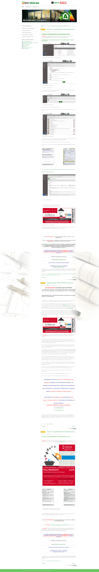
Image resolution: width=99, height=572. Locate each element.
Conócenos (28, 6)
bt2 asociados (46, 244)
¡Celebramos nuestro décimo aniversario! (28, 28)
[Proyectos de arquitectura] (26, 42)
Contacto (35, 6)
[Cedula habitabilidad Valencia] (26, 41)
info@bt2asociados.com (58, 267)
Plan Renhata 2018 (70, 308)
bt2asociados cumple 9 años (26, 30)
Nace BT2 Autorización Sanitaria (26, 32)
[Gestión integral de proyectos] (34, 42)
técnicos (62, 37)
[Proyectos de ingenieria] (26, 47)
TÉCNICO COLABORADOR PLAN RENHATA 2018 (61, 29)
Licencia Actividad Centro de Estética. (27, 34)
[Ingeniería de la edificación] (25, 48)
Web (23, 6)
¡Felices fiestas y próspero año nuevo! (27, 36)
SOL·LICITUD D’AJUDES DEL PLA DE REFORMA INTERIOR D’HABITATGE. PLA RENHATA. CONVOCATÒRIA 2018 (58, 169)
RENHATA (48, 37)
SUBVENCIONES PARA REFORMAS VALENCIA (60, 283)
